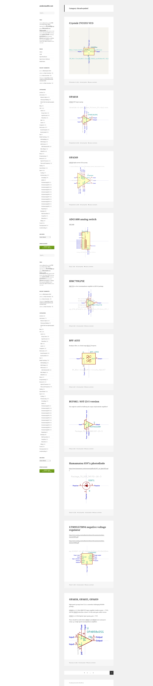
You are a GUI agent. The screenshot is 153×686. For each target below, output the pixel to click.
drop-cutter (45, 24)
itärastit (43, 30)
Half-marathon (44, 213)
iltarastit (45, 28)
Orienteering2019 (45, 201)
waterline (52, 41)
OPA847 (88, 620)
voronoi (49, 41)
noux (41, 34)
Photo (47, 36)
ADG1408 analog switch (82, 219)
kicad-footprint (43, 129)
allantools (45, 23)
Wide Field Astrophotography (47, 102)
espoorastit (41, 26)
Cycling (42, 173)
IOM (49, 28)
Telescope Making (44, 99)
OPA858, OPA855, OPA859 (83, 599)
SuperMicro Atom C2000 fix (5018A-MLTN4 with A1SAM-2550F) (46, 79)
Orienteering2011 (45, 182)
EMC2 (49, 24)
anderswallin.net (46, 6)
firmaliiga (49, 26)
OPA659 (94, 620)
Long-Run (43, 216)
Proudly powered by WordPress (76, 682)
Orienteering (43, 175)
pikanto (42, 38)
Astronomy (42, 95)
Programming (43, 156)
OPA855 (71, 616)
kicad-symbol (43, 132)
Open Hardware (43, 56)
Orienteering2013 (45, 187)
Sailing (41, 165)
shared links (42, 168)
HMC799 (71, 286)
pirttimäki (46, 38)
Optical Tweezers (44, 161)
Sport (41, 170)
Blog (48, 23)
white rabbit (41, 42)
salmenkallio (43, 39)
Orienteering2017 (45, 196)
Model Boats (42, 61)
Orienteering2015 (45, 192)
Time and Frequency (45, 163)
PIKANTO (42, 151)
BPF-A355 (74, 340)
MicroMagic (45, 32)
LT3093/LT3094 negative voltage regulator (87, 528)
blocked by (47, 247)
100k (41, 23)
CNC (52, 23)
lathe (47, 31)
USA (43, 41)
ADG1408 (71, 224)
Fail (40, 134)
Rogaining (43, 208)
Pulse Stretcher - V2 (48, 73)
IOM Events (43, 144)
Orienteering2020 (45, 204)
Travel (41, 41)
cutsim (41, 24)
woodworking (43, 228)
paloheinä (43, 36)
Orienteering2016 (45, 194)
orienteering (51, 34)
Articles (41, 92)
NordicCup (52, 32)
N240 (48, 32)
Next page (111, 673)
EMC (41, 120)
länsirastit (41, 32)
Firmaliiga (43, 177)
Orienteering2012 (45, 184)
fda (45, 26)
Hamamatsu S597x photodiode (87, 463)
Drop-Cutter (44, 113)
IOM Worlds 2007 (45, 146)
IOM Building (43, 139)
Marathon (43, 218)
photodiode (50, 36)
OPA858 (71, 610)
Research (42, 158)
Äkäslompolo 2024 (47, 70)
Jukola (42, 180)
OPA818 (73, 96)
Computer (42, 125)
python (52, 38)
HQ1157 (89, 345)
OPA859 (76, 612)
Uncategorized (43, 225)
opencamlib (45, 34)
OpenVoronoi (44, 115)
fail (43, 26)
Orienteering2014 (45, 189)
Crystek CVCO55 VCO (81, 23)
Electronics (42, 127)
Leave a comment (93, 82)
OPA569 (73, 157)
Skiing (41, 220)
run (40, 39)
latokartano (50, 31)
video (46, 41)
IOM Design (43, 141)
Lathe (41, 122)
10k (40, 23)
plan (49, 38)
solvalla (47, 39)
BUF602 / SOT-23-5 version (84, 401)
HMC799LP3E (77, 281)
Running (42, 211)
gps (53, 26)
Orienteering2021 (45, 206)
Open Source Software (45, 59)
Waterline (43, 117)
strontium (50, 39)
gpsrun (41, 28)
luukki (53, 31)
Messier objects (44, 97)
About (41, 52)
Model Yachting (43, 137)
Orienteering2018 (45, 199)
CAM (50, 23)
